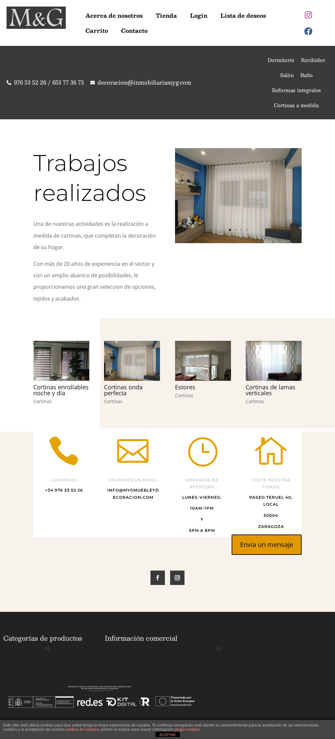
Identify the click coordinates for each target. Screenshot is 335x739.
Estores (185, 387)
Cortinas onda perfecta (123, 390)
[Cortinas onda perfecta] (238, 241)
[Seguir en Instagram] (177, 578)
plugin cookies (187, 729)
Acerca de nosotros (114, 15)
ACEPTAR (167, 735)
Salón (287, 75)
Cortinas (42, 401)
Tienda (166, 15)
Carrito (96, 30)
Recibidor (313, 60)
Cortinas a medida (296, 105)
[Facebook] (308, 31)
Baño (306, 75)
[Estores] (203, 360)
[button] (47, 648)
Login (198, 15)
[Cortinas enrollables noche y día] (61, 360)
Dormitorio (281, 60)
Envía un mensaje (266, 544)
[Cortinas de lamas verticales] (274, 360)
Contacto (134, 30)
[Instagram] (308, 15)
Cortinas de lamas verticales (270, 390)
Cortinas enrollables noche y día (61, 390)
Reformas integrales (296, 90)
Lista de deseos (243, 15)
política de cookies (82, 729)
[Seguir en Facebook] (157, 578)
